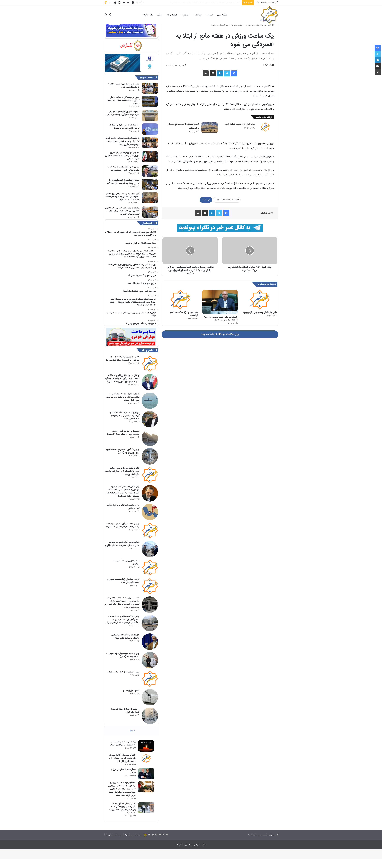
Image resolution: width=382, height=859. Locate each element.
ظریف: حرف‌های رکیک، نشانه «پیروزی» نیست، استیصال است (122, 581)
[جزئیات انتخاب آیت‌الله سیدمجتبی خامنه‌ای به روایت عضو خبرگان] (150, 641)
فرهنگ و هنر (171, 15)
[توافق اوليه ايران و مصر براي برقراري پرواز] (259, 300)
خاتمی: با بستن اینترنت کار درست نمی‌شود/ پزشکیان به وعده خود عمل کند (122, 358)
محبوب (131, 730)
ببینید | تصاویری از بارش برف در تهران (123, 672)
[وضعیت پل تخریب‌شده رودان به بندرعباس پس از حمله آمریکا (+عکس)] (150, 438)
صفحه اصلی (222, 15)
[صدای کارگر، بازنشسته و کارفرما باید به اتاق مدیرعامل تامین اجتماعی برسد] (150, 171)
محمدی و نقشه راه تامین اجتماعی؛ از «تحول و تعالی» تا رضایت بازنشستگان (123, 181)
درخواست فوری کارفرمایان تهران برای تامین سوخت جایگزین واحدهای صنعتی (122, 113)
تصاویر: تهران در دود (130, 690)
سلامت (263, 25)
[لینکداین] (220, 73)
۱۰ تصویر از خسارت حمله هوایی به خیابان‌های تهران (125, 710)
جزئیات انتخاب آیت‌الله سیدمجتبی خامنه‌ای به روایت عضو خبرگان (125, 636)
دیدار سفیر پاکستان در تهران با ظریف (225, 2)
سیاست (198, 15)
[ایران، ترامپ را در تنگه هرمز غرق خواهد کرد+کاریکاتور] (150, 512)
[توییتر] (227, 73)
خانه (270, 25)
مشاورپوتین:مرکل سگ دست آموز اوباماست (184, 314)
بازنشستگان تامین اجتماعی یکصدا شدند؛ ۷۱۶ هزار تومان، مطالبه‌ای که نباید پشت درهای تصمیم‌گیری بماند (122, 141)
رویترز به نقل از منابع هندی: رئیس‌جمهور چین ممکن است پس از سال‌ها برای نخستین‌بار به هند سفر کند (122, 808)
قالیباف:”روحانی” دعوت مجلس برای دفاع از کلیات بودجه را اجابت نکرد (221, 318)
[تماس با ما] (106, 2)
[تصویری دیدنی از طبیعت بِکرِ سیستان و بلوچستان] (209, 127)
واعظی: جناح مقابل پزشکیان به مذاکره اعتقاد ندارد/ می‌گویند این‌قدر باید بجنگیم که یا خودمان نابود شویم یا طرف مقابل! (122, 378)
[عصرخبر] (269, 15)
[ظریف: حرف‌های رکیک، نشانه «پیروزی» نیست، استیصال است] (150, 586)
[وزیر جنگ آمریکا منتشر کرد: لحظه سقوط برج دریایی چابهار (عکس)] (150, 456)
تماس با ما (108, 835)
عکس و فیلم (148, 15)
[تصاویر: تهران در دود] (150, 697)
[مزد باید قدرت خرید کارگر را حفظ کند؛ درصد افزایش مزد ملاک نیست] (150, 129)
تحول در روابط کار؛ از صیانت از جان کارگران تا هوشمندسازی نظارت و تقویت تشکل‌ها (123, 100)
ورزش (159, 15)
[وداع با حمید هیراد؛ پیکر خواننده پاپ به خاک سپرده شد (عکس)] (150, 660)
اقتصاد (210, 15)
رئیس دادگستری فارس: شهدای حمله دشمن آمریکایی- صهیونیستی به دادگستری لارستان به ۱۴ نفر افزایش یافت (122, 619)
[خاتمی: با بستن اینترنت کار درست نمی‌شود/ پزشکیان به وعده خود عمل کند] (150, 363)
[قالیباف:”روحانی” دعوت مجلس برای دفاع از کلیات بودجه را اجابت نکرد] (220, 302)
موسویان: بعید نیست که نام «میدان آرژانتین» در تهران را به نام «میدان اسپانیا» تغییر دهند (124, 415)
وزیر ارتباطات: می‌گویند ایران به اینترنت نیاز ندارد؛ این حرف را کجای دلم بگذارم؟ (122, 525)
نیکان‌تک (179, 844)
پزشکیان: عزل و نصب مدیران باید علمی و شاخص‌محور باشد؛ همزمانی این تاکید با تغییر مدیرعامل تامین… (122, 211)
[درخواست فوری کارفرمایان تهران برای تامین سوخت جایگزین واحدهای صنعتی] (150, 115)
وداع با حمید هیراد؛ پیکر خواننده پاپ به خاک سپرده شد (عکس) (122, 655)
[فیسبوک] (234, 73)
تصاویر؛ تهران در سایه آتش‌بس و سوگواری (125, 562)
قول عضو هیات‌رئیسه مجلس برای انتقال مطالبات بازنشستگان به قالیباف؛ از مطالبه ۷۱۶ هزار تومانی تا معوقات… (122, 196)
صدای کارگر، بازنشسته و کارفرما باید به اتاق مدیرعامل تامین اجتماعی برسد (123, 168)
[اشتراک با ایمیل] (213, 73)
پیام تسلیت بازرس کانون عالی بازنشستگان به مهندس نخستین (122, 743)
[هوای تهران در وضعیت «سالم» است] (265, 127)
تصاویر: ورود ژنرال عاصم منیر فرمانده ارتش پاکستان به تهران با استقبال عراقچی (122, 543)
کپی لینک (206, 199)
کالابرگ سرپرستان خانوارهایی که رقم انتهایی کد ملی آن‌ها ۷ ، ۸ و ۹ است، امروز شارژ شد (122, 758)
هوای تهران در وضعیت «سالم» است (240, 124)
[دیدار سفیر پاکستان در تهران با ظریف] (146, 773)
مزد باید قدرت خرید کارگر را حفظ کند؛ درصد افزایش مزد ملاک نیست (123, 126)
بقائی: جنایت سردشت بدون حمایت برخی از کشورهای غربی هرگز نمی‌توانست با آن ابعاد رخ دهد (122, 471)
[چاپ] (206, 73)
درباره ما (126, 835)
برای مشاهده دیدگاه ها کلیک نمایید (220, 334)
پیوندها (118, 835)
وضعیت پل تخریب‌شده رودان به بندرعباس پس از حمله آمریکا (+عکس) (123, 432)
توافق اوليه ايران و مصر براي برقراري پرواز (260, 312)
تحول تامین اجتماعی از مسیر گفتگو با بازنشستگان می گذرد (123, 85)
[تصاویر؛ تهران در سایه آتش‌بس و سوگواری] (150, 567)
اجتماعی (186, 15)
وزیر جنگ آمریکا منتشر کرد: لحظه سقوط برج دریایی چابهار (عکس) (122, 451)
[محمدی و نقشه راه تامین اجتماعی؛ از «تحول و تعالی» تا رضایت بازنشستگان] (150, 184)
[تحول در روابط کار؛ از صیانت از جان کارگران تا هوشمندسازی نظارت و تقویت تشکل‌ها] (150, 101)
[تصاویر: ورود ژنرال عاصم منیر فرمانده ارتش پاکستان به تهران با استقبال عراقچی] (150, 549)
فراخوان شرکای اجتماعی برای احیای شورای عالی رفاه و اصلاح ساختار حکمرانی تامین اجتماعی (122, 155)
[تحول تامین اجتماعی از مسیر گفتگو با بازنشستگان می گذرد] (150, 88)
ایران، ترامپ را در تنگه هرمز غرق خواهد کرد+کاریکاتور (123, 506)
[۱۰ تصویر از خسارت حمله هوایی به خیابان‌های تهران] (150, 716)
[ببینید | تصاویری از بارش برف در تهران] (150, 679)
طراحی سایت (200, 844)
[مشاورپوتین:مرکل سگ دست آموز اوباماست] (180, 300)
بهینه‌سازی (188, 844)
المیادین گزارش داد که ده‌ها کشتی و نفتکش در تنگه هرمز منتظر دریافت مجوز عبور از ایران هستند (122, 397)
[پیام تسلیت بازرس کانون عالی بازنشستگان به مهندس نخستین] (146, 746)
